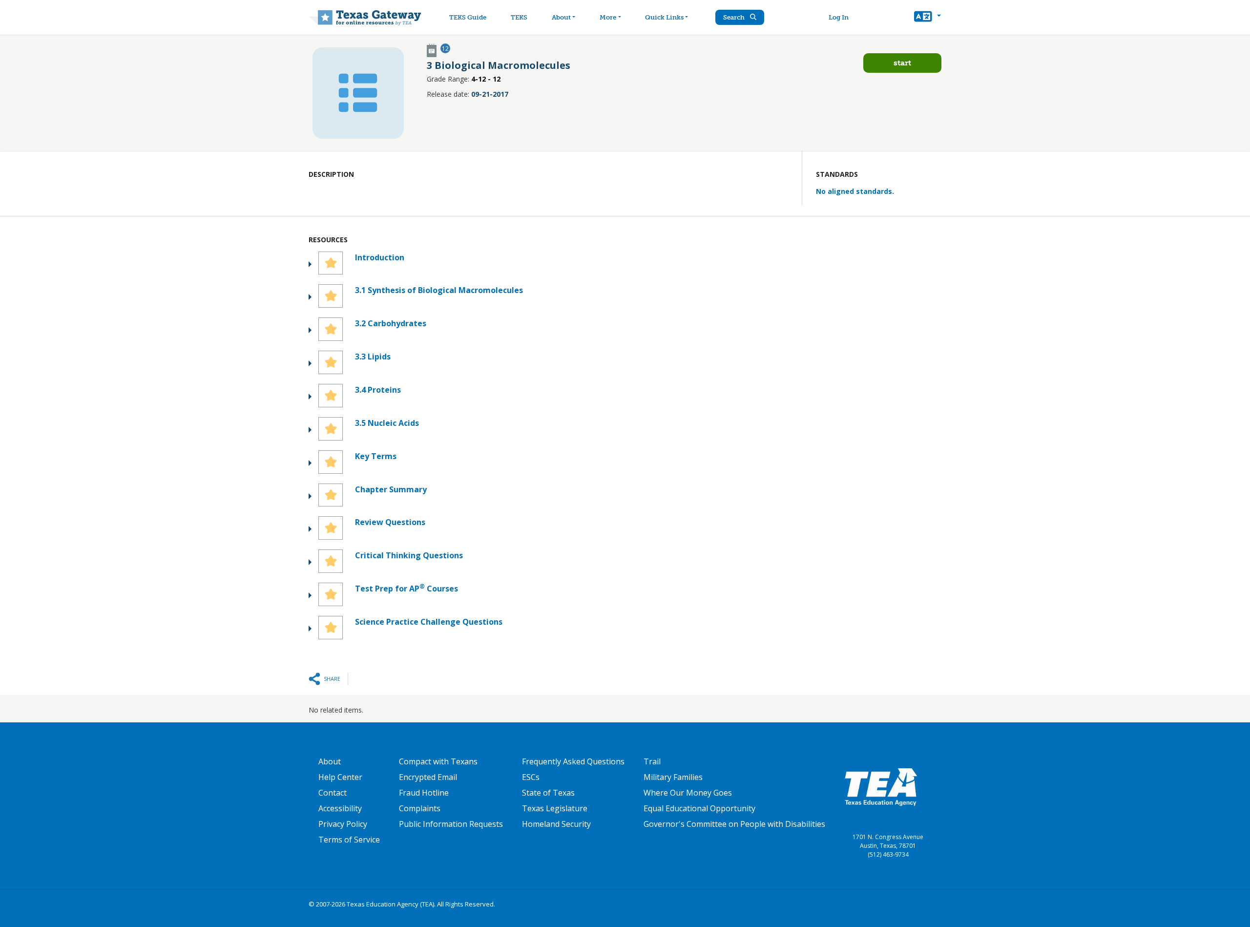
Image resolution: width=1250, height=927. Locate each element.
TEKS (519, 17)
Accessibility (340, 808)
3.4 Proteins (378, 389)
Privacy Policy (342, 824)
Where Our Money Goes (688, 792)
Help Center (340, 777)
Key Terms (375, 456)
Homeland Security (556, 824)
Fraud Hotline (424, 792)
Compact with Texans (438, 761)
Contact (332, 792)
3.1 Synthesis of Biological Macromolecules (439, 290)
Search (734, 17)
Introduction (379, 257)
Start (902, 62)
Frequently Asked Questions (573, 761)
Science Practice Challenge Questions (428, 621)
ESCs (531, 777)
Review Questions (390, 522)
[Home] (365, 17)
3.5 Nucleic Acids (387, 423)
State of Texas (548, 792)
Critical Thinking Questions (409, 555)
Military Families (673, 777)
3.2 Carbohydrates (390, 323)
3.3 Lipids (373, 356)
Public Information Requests (451, 824)
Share (332, 678)
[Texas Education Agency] (880, 786)
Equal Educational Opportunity (699, 808)
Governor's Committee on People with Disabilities (734, 824)
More (608, 17)
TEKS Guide (467, 17)
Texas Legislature (554, 808)
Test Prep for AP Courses (406, 588)
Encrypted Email (428, 777)
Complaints (419, 808)
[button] (927, 17)
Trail (652, 761)
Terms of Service (349, 839)
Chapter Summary (391, 489)
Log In (839, 17)
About (561, 17)
